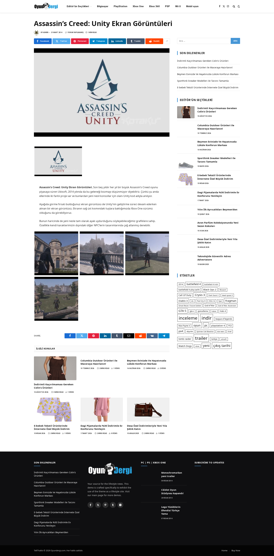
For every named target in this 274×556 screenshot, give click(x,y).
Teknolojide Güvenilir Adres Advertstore (214, 258)
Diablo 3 (183, 300)
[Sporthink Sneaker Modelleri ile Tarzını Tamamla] (186, 162)
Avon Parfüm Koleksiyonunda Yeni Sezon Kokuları (217, 224)
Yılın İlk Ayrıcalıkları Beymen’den (217, 209)
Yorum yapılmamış (76, 32)
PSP (167, 6)
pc (206, 325)
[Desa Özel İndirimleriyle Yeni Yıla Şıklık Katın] (148, 409)
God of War (210, 305)
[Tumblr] (23, 187)
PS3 (230, 325)
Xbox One (138, 6)
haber (214, 311)
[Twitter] (23, 153)
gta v (192, 311)
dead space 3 (227, 295)
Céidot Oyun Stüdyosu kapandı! (172, 491)
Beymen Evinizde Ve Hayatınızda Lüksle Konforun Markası (146, 362)
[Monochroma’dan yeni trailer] (149, 477)
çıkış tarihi (221, 345)
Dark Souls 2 (214, 295)
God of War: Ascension (227, 306)
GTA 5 (182, 311)
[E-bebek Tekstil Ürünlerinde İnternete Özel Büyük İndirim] (55, 409)
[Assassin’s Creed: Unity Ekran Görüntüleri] (102, 92)
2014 (181, 284)
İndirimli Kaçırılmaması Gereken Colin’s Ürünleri (53, 386)
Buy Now (236, 550)
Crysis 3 (200, 295)
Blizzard (223, 290)
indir (207, 318)
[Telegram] (23, 173)
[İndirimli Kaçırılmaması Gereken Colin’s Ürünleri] (55, 368)
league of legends (223, 318)
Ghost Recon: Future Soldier (190, 306)
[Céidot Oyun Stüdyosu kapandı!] (149, 494)
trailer (201, 338)
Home (224, 550)
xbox (197, 346)
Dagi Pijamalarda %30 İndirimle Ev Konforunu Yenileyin (101, 427)
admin (45, 32)
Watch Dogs (185, 346)
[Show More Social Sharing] (167, 41)
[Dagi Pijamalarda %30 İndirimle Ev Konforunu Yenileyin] (102, 409)
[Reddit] (23, 194)
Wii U (178, 6)
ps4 (181, 331)
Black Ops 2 (209, 289)
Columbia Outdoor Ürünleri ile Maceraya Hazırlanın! (99, 362)
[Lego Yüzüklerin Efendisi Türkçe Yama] (149, 511)
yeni (206, 345)
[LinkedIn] (23, 159)
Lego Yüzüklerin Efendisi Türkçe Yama (170, 510)
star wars (220, 331)
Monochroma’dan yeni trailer (171, 474)
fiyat (220, 301)
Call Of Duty (185, 295)
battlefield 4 (194, 284)
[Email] (23, 180)
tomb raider (185, 338)
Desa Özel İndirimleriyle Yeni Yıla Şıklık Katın (147, 427)
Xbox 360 (154, 6)
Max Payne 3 (184, 325)
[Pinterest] (23, 166)
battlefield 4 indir (211, 284)
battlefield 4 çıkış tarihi (189, 289)
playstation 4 (218, 325)
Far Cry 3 (201, 300)
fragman (230, 300)
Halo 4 (223, 311)
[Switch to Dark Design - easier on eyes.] (238, 6)
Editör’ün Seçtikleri (78, 6)
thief (230, 331)
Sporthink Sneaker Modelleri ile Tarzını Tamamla (203, 80)
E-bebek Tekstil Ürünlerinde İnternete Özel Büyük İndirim (52, 427)
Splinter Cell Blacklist (205, 331)
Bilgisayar (102, 6)
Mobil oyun (192, 6)
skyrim (190, 331)
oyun (197, 325)
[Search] (234, 6)
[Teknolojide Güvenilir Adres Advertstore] (186, 260)
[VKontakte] (23, 201)
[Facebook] (23, 146)
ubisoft (224, 339)
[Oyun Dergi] (46, 6)
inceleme (188, 318)
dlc (192, 301)
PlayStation (120, 6)
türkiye (214, 339)
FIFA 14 (212, 301)
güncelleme (203, 311)
